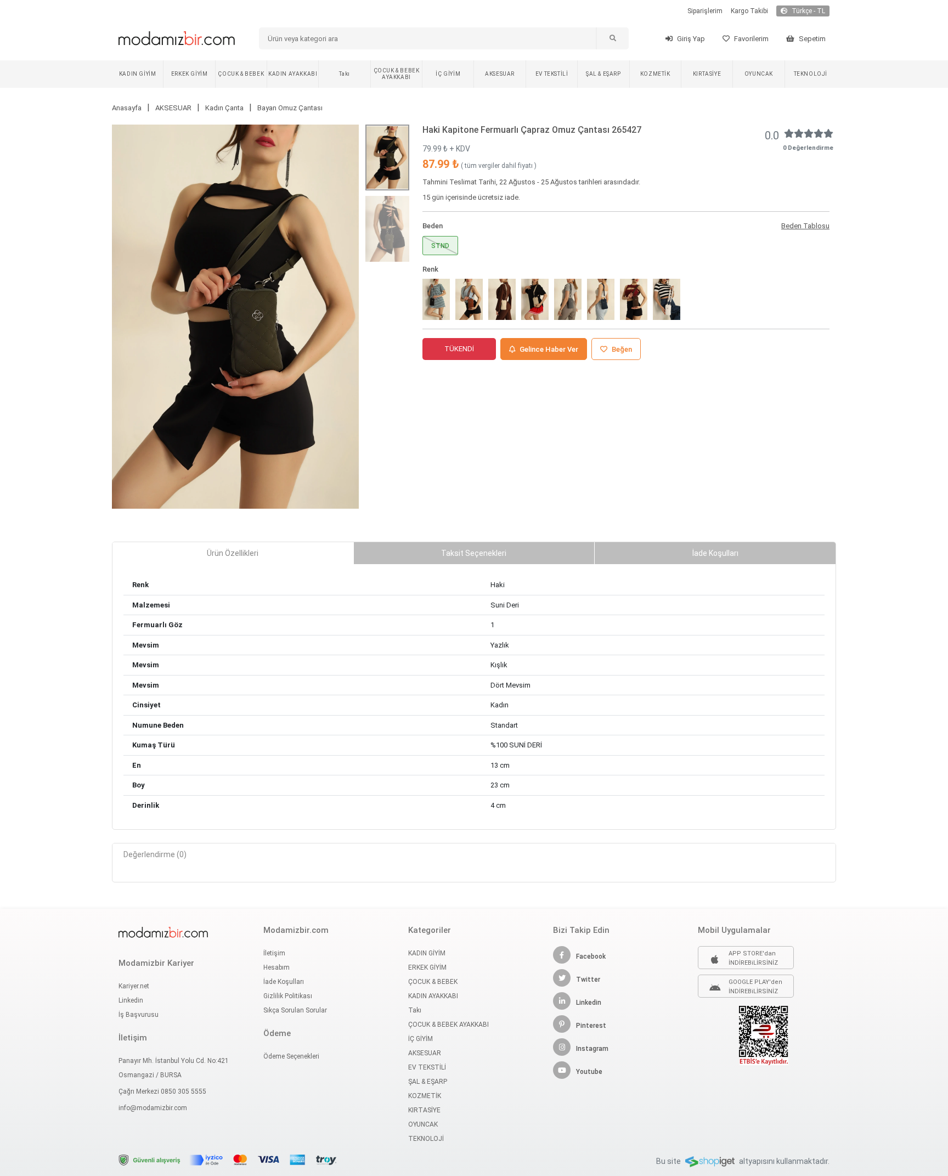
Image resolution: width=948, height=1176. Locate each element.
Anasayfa (127, 108)
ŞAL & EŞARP (603, 74)
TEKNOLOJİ (810, 74)
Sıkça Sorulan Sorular (295, 1010)
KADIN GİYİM (137, 74)
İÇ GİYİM (448, 74)
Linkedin (131, 1000)
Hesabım (276, 967)
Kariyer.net (134, 986)
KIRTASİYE (707, 74)
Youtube (589, 1072)
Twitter (588, 979)
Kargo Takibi (749, 11)
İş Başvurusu (139, 1015)
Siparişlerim (705, 11)
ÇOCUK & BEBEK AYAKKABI (397, 73)
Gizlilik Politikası (287, 996)
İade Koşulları (283, 982)
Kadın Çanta (224, 108)
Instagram (592, 1049)
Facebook (591, 956)
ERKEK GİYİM (189, 74)
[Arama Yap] (612, 38)
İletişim (274, 953)
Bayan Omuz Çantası (290, 108)
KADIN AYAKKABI (292, 74)
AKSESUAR (500, 74)
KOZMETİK (655, 74)
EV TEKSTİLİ (551, 74)
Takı (344, 74)
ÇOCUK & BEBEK (241, 74)
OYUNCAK (758, 74)
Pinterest (591, 1025)
